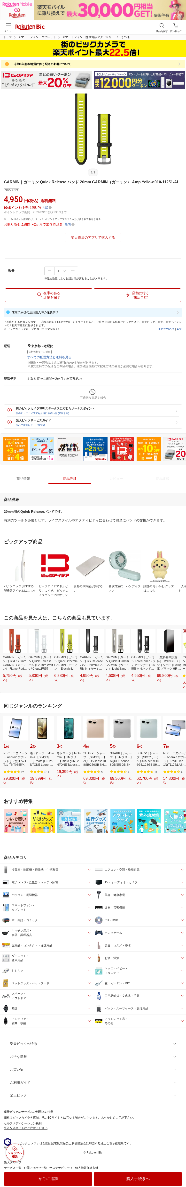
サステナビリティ (61, 1168)
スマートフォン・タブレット (37, 37)
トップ (7, 37)
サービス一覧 (12, 1168)
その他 (125, 37)
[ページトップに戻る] (179, 1171)
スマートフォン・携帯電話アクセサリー (88, 37)
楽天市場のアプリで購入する (93, 237)
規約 (179, 328)
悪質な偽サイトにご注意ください (25, 1128)
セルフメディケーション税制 (23, 1123)
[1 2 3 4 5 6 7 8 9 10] (61, 271)
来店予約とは (166, 328)
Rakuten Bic (30, 27)
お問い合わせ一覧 (35, 1168)
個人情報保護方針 (86, 1168)
